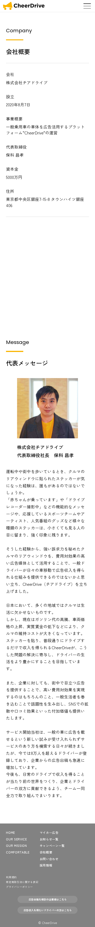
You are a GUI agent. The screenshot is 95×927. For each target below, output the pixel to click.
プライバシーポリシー (19, 887)
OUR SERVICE (16, 839)
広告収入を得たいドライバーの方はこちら (48, 910)
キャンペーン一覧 (52, 845)
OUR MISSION (16, 845)
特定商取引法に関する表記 (22, 882)
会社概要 (46, 852)
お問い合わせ (49, 859)
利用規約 (11, 877)
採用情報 (46, 865)
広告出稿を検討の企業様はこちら (48, 899)
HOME (10, 832)
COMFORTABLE (17, 852)
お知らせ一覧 (49, 839)
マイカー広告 (49, 832)
